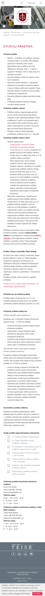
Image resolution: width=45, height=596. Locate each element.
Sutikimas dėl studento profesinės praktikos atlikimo (26, 466)
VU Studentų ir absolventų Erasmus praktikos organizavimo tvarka (26, 448)
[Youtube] (25, 554)
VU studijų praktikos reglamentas (25, 437)
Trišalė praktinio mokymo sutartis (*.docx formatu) (25, 460)
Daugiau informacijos (22, 594)
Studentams (16, 32)
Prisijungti (31, 3)
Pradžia (6, 32)
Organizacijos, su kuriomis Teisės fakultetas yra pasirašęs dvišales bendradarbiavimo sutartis (22, 147)
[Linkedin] (19, 554)
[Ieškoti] (21, 3)
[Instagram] (31, 554)
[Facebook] (13, 554)
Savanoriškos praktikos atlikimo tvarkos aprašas (25, 473)
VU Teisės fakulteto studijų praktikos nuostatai (23, 442)
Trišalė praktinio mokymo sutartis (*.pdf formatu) (25, 454)
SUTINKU (37, 594)
